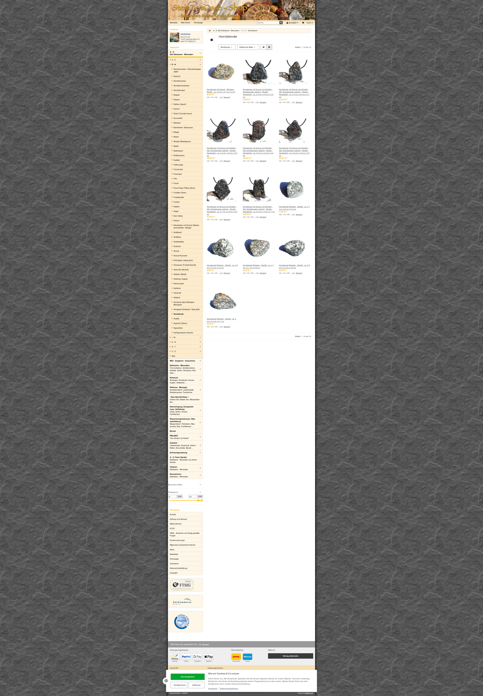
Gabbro (177, 206)
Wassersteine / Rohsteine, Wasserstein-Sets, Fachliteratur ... (182, 423)
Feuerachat (178, 169)
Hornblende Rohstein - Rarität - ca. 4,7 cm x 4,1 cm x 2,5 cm (258, 266)
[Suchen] (281, 22)
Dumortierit (178, 118)
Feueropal (178, 174)
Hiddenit (177, 297)
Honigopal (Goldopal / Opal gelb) (187, 309)
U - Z (174, 351)
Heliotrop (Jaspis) (181, 279)
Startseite (173, 22)
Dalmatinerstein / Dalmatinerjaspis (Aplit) (187, 70)
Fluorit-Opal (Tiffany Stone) (184, 188)
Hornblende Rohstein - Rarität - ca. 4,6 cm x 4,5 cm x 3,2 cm (222, 266)
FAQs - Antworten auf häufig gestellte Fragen (184, 534)
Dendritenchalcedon (182, 85)
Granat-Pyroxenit (180, 255)
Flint (175, 178)
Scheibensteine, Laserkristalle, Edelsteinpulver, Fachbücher (182, 390)
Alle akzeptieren (188, 677)
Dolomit (177, 109)
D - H (174, 64)
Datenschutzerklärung (229, 688)
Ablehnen (196, 685)
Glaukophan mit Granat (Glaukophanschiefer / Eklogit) (187, 226)
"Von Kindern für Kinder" (179, 436)
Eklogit (176, 132)
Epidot (176, 146)
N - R (174, 342)
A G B (172, 528)
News (172, 549)
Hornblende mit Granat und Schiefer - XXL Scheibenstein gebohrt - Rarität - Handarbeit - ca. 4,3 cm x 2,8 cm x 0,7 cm (294, 93)
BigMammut (309, 693)
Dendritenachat (180, 81)
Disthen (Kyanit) (180, 104)
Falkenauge (178, 164)
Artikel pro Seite (246, 47)
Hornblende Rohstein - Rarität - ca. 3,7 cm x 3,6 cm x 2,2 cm (294, 207)
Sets (173, 356)
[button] (307, 22)
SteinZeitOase (185, 34)
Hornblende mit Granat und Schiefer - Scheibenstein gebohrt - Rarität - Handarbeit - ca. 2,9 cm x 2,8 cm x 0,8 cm (258, 93)
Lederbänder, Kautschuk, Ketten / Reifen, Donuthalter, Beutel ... (183, 445)
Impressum (212, 688)
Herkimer (177, 288)
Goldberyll (178, 232)
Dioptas (177, 99)
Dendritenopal (179, 90)
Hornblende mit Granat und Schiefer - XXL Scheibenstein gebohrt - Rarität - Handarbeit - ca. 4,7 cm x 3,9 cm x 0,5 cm (222, 210)
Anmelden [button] (292, 22)
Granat (176, 251)
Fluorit (176, 183)
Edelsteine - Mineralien (179, 468)
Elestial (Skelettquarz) (182, 141)
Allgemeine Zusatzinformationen (182, 545)
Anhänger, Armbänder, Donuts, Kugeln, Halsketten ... (182, 380)
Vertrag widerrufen (290, 656)
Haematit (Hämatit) (181, 269)
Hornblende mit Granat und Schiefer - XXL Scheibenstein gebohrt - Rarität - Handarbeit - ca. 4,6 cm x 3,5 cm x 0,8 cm (294, 152)
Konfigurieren (180, 685)
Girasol (176, 220)
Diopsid (176, 95)
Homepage (198, 22)
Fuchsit (176, 202)
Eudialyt (177, 160)
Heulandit (177, 293)
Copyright (173, 572)
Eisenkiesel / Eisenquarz (183, 127)
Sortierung (225, 47)
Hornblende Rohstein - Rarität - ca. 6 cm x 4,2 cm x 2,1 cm (221, 320)
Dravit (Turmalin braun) (183, 113)
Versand (227, 97)
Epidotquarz (178, 150)
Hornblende (179, 314)
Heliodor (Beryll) (180, 274)
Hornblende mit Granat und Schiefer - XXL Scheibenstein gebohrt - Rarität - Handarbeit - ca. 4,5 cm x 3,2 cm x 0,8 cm (258, 152)
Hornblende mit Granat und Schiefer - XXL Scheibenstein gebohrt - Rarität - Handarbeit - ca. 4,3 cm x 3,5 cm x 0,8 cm (222, 152)
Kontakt (173, 514)
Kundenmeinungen (177, 540)
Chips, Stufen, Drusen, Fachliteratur (182, 410)
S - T (174, 346)
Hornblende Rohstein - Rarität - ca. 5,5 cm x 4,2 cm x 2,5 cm (294, 266)
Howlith (176, 318)
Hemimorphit (179, 283)
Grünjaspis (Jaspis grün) (183, 260)
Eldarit (176, 136)
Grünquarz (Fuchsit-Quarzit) (185, 265)
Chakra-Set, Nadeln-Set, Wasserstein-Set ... (185, 399)
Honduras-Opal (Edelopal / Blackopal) (184, 303)
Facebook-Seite (191, 39)
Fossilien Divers (180, 192)
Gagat (176, 211)
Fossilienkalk (179, 197)
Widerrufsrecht (176, 523)
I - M (173, 337)
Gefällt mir (191, 41)
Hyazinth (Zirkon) (180, 323)
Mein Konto (185, 22)
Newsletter (174, 554)
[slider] (198, 500)
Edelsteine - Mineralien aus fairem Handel (183, 459)
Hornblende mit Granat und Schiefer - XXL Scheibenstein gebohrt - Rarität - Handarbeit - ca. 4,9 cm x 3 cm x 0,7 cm (259, 209)
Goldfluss (177, 237)
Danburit (177, 76)
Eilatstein (177, 122)
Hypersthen (178, 328)
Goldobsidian (179, 241)
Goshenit (177, 246)
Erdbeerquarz (179, 155)
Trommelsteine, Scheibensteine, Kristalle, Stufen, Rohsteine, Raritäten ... (183, 369)
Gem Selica (178, 216)
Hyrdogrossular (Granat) (183, 332)
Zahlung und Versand (178, 519)
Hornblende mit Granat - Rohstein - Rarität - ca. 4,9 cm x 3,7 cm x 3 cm (221, 90)
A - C (174, 59)
